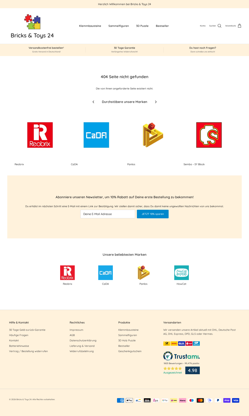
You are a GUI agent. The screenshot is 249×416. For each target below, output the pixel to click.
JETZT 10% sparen (153, 214)
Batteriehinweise (19, 346)
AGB (72, 335)
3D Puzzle (142, 26)
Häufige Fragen (18, 335)
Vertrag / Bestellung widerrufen (28, 351)
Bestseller (162, 26)
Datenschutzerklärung (83, 340)
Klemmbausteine (90, 26)
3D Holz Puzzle (127, 340)
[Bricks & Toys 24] (32, 26)
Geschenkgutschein (129, 351)
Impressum (76, 329)
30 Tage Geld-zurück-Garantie (27, 329)
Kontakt (14, 340)
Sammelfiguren (118, 26)
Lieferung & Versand (82, 346)
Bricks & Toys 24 (24, 399)
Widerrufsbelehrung (82, 351)
